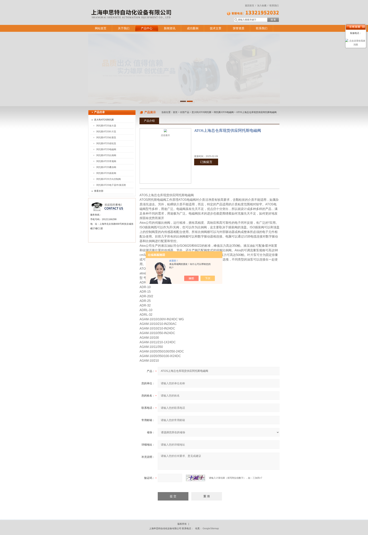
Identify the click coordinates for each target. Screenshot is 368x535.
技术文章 (215, 28)
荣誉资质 (238, 28)
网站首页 (100, 28)
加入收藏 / (262, 5)
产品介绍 (149, 120)
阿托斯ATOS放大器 (106, 125)
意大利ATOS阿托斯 (104, 119)
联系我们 (274, 5)
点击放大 (165, 135)
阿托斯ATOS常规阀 (106, 161)
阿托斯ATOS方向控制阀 (108, 179)
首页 (175, 112)
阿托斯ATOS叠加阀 (106, 167)
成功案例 (192, 28)
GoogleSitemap (211, 528)
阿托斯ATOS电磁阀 (106, 149)
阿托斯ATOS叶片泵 (106, 131)
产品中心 (146, 28)
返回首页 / (250, 5)
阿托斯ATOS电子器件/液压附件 (111, 186)
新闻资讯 (169, 28)
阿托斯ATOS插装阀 (106, 173)
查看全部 (98, 191)
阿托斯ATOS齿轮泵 (106, 143)
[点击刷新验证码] (195, 478)
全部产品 (184, 112)
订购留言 (206, 162)
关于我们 (123, 28)
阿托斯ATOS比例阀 (106, 155)
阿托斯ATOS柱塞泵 (106, 137)
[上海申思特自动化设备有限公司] (143, 8)
